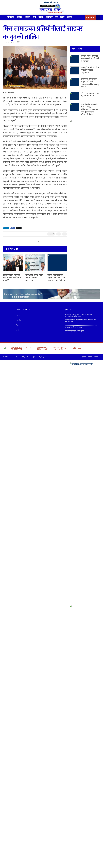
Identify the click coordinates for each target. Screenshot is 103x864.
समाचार (19, 17)
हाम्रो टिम (18, 320)
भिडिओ (41, 17)
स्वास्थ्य (69, 17)
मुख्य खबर (10, 17)
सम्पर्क (17, 330)
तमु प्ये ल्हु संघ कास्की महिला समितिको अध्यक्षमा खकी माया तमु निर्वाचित (56, 277)
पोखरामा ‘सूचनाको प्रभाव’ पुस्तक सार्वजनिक (90, 95)
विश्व (34, 17)
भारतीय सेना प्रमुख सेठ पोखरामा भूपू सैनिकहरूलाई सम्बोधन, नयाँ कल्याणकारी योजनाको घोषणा (89, 109)
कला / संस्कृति (59, 17)
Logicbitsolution (46, 357)
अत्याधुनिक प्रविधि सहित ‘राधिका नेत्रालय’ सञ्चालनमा (34, 277)
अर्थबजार (27, 17)
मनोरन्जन (49, 17)
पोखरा (58, 234)
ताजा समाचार (90, 17)
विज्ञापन (18, 325)
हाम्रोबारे (18, 315)
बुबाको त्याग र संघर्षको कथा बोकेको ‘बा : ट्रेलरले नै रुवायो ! (13, 277)
